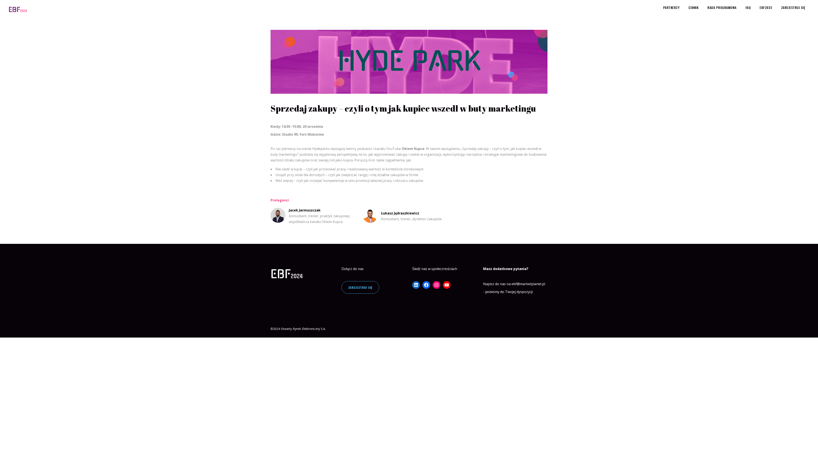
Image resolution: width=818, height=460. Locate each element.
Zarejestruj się (360, 287)
